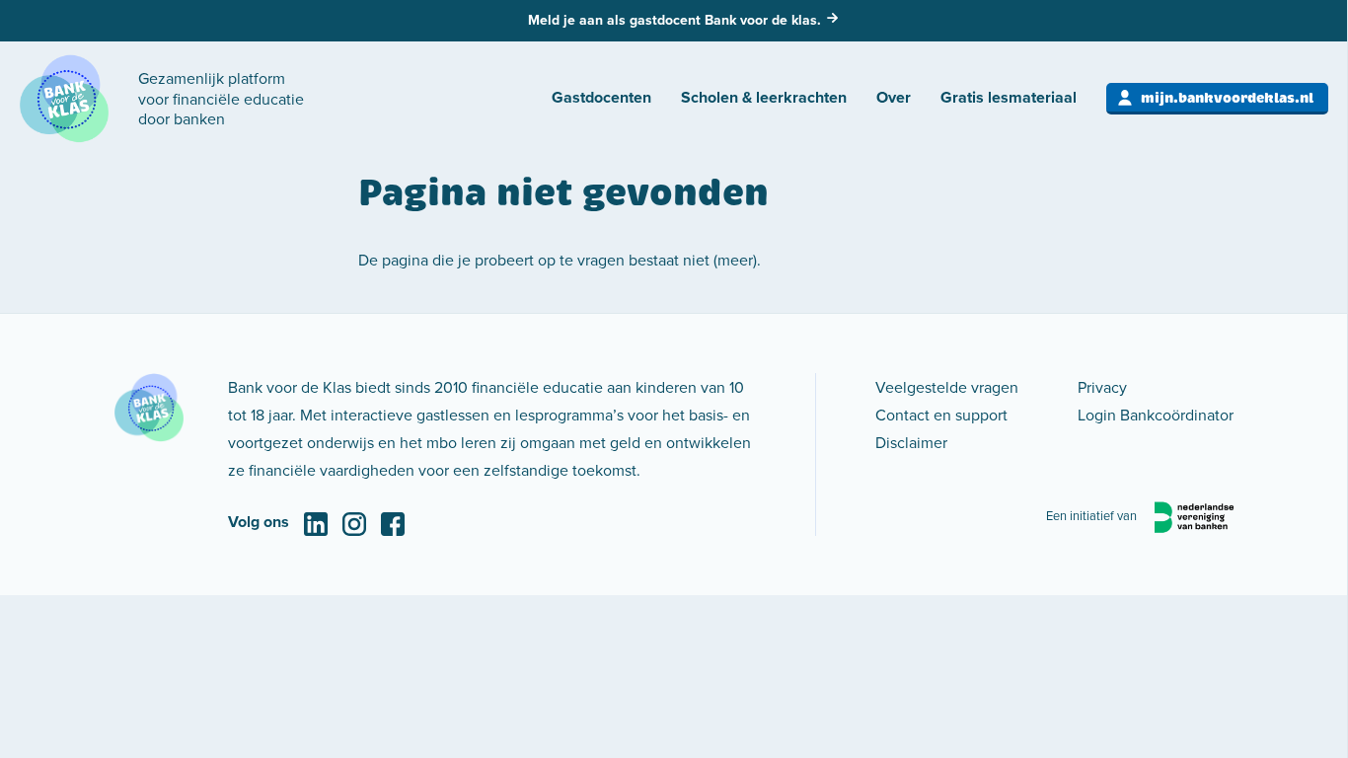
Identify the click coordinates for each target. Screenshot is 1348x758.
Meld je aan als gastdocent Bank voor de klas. (674, 20)
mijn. (1227, 98)
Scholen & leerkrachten (764, 97)
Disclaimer (911, 442)
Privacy (1102, 387)
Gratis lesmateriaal (1008, 97)
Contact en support (941, 414)
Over (893, 97)
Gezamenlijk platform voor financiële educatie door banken (221, 98)
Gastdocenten (601, 97)
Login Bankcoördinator (1156, 414)
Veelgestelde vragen (946, 387)
